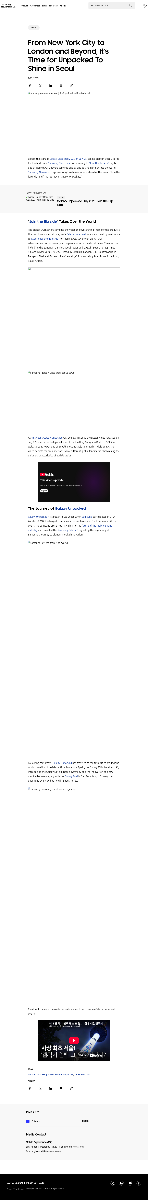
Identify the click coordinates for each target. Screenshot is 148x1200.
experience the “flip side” (45, 238)
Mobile (34, 28)
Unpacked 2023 (82, 1074)
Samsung (87, 516)
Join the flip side (43, 221)
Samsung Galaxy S (68, 530)
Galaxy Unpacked (76, 234)
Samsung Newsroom (39, 172)
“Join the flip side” (99, 163)
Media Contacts (35, 1183)
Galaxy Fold (71, 776)
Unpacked (68, 1074)
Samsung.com (15, 1183)
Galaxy (31, 1074)
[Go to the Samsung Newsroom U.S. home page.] (8, 6)
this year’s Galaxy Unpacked (47, 437)
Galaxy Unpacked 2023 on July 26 (68, 158)
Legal (22, 1189)
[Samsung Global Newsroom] (145, 6)
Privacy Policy (12, 1189)
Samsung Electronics (60, 163)
